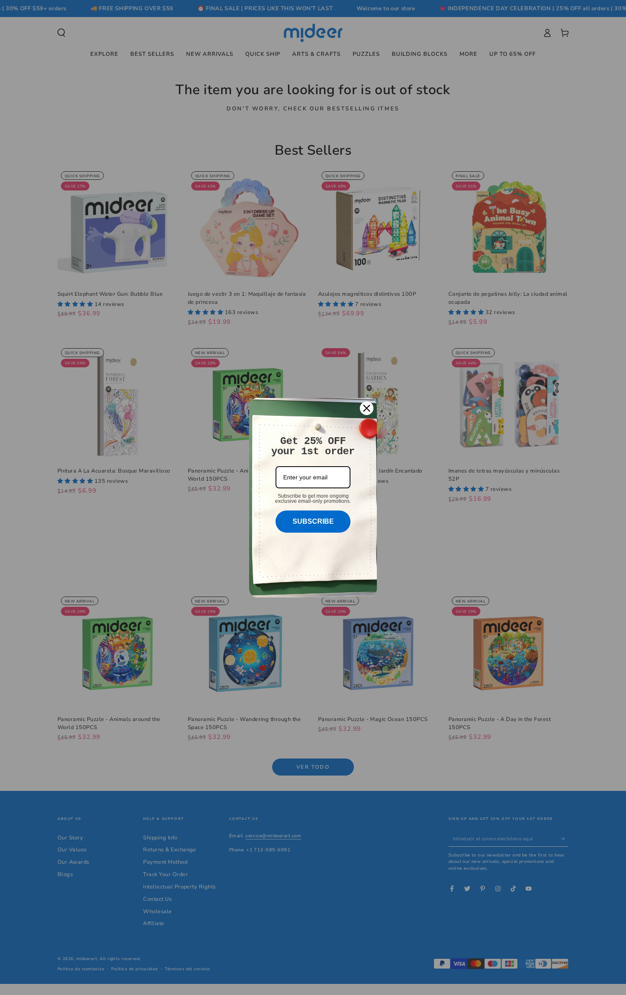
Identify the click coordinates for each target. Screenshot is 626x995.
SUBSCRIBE (313, 521)
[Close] (366, 408)
